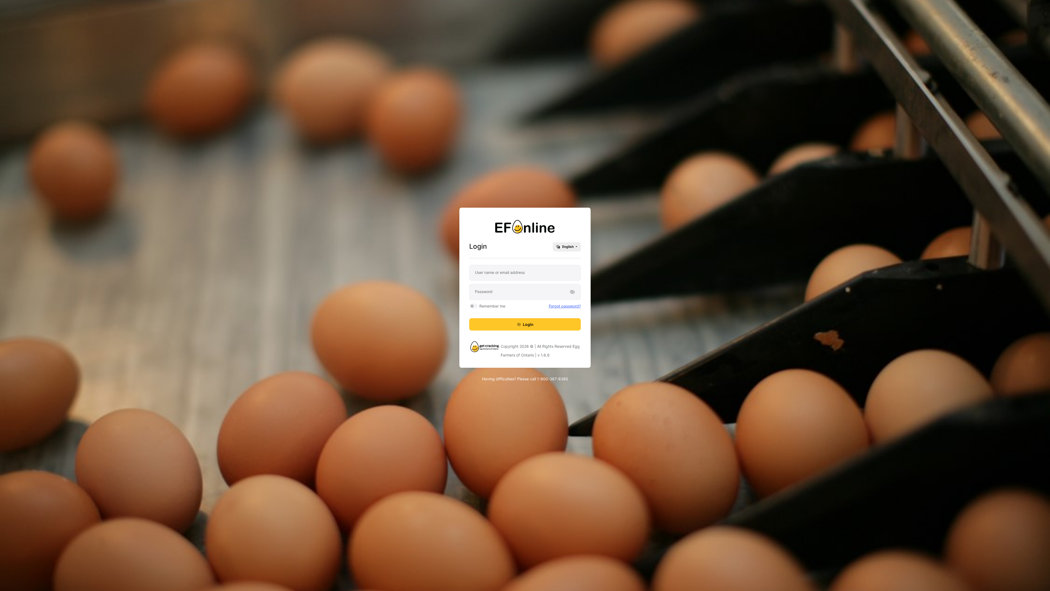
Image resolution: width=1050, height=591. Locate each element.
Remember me (492, 306)
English (568, 247)
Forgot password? (565, 306)
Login (527, 324)
